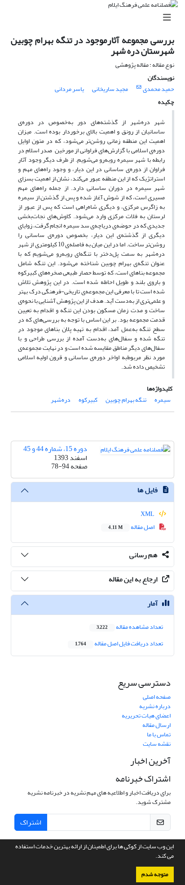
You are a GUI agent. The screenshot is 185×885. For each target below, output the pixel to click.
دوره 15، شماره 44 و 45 (55, 448)
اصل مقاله (131, 527)
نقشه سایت (157, 744)
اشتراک (30, 822)
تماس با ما (159, 734)
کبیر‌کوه (88, 400)
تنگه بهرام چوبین (126, 400)
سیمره (162, 400)
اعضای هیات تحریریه (146, 715)
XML (148, 514)
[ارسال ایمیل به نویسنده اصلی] (139, 87)
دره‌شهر (60, 400)
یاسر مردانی (69, 89)
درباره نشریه (155, 706)
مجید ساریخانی (110, 89)
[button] (153, 856)
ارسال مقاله (156, 725)
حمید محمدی (158, 89)
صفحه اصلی (157, 697)
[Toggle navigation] (95, 17)
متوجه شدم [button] (154, 874)
